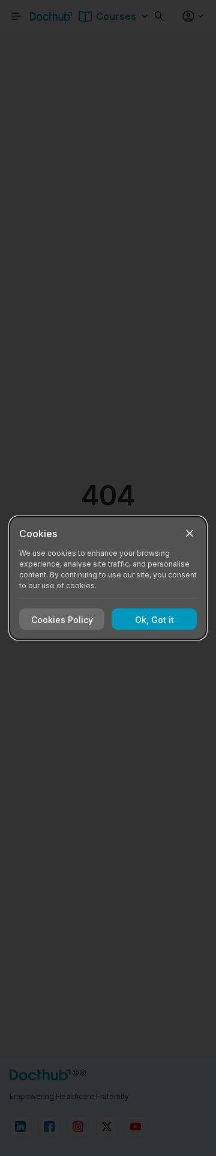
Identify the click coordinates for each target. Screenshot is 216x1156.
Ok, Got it (154, 619)
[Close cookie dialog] (189, 533)
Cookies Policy (62, 619)
